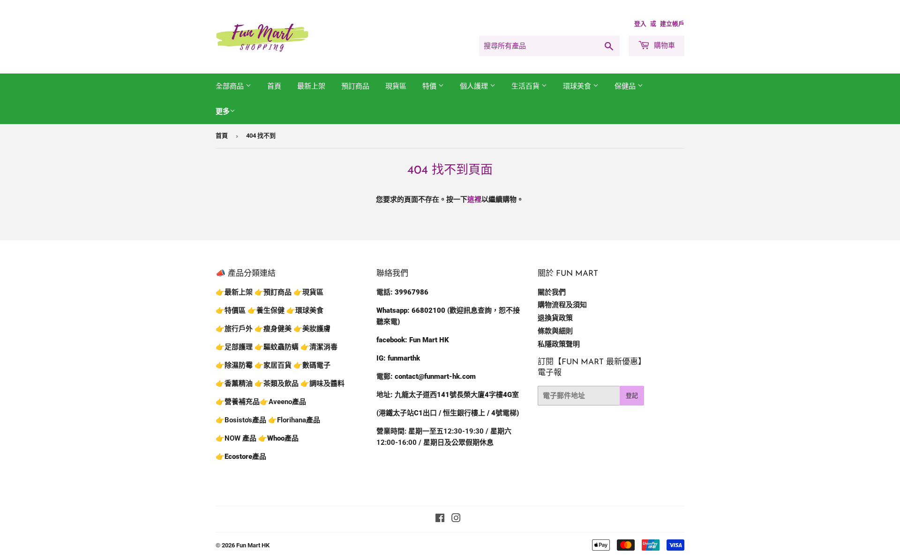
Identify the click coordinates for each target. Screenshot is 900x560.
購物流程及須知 (562, 305)
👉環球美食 (304, 310)
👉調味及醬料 (322, 383)
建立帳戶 (672, 23)
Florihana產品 (298, 420)
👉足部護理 (234, 347)
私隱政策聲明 (559, 344)
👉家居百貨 (273, 365)
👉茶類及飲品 (277, 383)
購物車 (663, 45)
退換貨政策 (555, 318)
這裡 (474, 199)
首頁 (274, 86)
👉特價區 (232, 310)
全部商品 (231, 86)
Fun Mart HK (253, 545)
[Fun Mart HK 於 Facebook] (440, 519)
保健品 (626, 86)
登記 (632, 395)
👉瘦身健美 (273, 328)
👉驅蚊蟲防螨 (277, 347)
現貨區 (395, 86)
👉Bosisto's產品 (242, 420)
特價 (430, 86)
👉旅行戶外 (234, 328)
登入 (640, 23)
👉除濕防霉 (234, 365)
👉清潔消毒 (319, 347)
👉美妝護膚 (311, 328)
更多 (223, 111)
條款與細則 (555, 331)
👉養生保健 (266, 310)
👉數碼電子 (311, 365)
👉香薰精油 (234, 383)
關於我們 (552, 292)
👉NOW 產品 (236, 438)
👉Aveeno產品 (283, 402)
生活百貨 (526, 86)
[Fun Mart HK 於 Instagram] (456, 519)
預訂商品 (355, 86)
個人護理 (475, 86)
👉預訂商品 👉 (278, 292)
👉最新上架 (234, 292)
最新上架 (311, 86)
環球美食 (578, 86)
